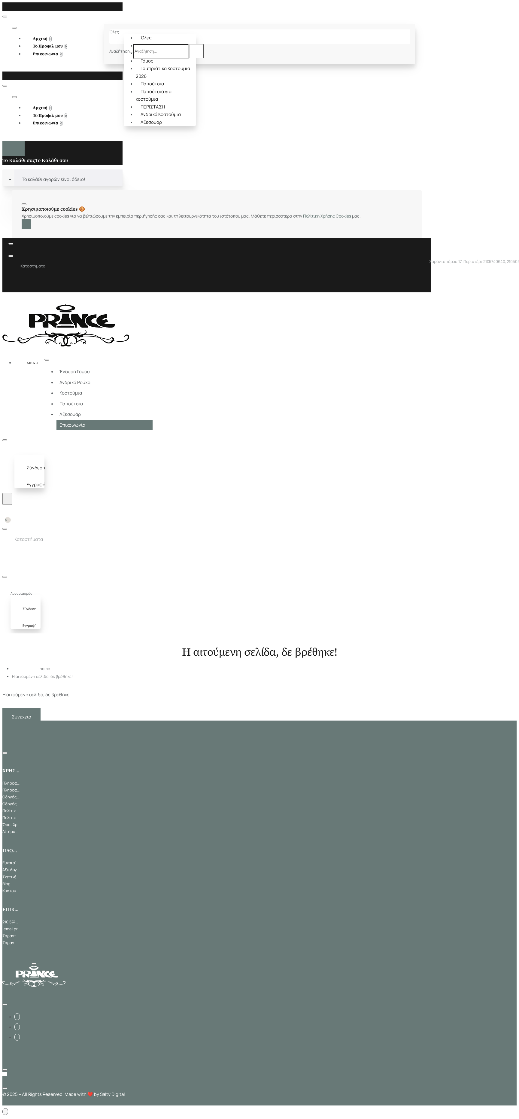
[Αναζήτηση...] (7, 499)
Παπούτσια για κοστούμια (153, 95)
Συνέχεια (21, 717)
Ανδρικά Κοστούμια (161, 114)
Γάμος (147, 61)
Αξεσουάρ (151, 122)
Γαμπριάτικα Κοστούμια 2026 (163, 72)
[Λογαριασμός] (20, 451)
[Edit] (4, 16)
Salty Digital (112, 1094)
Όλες (146, 38)
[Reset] (13, 148)
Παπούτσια (152, 84)
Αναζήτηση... (120, 51)
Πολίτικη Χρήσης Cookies (327, 216)
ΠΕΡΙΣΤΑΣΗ (153, 107)
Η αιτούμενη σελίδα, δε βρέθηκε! (42, 676)
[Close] (4, 6)
